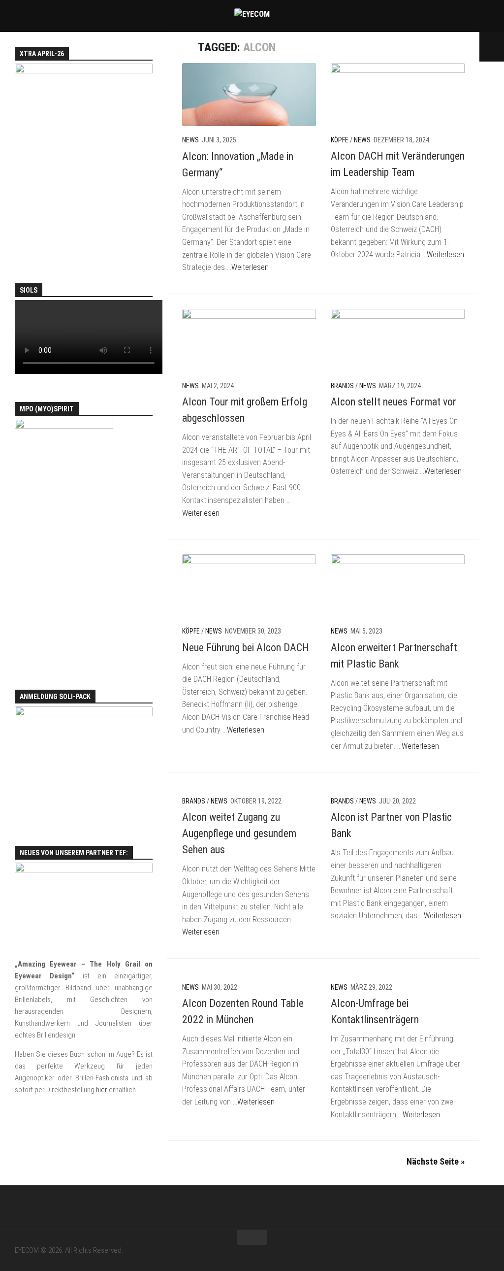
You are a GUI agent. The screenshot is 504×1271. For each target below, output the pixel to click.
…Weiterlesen (248, 267)
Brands (342, 386)
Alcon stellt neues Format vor (393, 402)
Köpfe (339, 140)
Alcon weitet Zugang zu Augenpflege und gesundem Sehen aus (239, 833)
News (190, 140)
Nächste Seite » (436, 1161)
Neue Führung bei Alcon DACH (245, 647)
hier (101, 1089)
